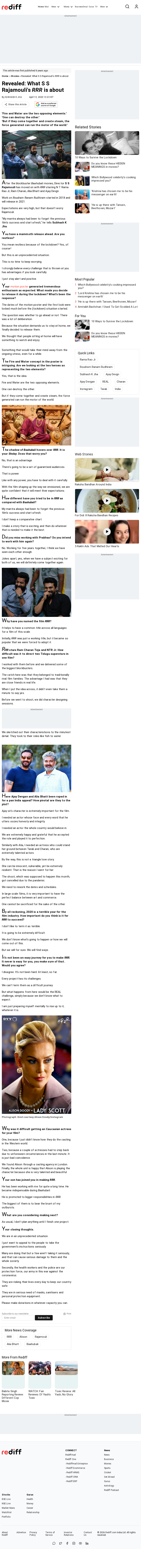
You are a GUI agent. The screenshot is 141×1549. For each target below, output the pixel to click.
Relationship (33, 1512)
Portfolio (6, 1517)
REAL (105, 381)
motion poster (19, 286)
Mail (47, 7)
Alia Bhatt (13, 1344)
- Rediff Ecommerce (75, 1468)
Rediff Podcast (111, 1490)
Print (69, 1313)
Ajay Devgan (87, 381)
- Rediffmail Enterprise (76, 1463)
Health (30, 1499)
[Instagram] (73, 1543)
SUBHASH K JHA (13, 97)
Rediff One (70, 1459)
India (118, 389)
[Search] (127, 7)
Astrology (109, 1485)
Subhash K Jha (89, 374)
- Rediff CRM (71, 1477)
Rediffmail (70, 1455)
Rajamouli (41, 1336)
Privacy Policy (33, 1533)
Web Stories (84, 454)
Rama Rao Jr (88, 359)
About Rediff (5, 1533)
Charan (121, 381)
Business (109, 1459)
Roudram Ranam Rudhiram (96, 367)
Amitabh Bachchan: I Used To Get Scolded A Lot (108, 306)
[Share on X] (60, 1543)
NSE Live (6, 1503)
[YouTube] (80, 1543)
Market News (8, 1508)
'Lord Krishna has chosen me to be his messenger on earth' (101, 295)
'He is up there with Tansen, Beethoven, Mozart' (107, 301)
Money (66, 7)
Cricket (107, 1472)
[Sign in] (136, 7)
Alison (23, 1336)
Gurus (91, 7)
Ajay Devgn (112, 374)
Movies (15, 76)
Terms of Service (50, 1533)
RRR (9, 1336)
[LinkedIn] (87, 1543)
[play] (107, 470)
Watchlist (7, 1512)
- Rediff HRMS (72, 1472)
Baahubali (32, 1344)
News (53, 7)
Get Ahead (109, 1477)
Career (30, 1508)
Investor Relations (69, 1533)
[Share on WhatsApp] (54, 1543)
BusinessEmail (81, 7)
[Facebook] (67, 1543)
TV (96, 7)
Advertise (21, 1532)
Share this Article (17, 104)
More (102, 7)
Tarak (103, 389)
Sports (107, 1468)
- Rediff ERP (71, 1481)
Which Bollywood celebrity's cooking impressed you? (107, 286)
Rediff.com (110, 1532)
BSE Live (6, 1499)
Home (41, 7)
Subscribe (44, 1317)
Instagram (86, 389)
